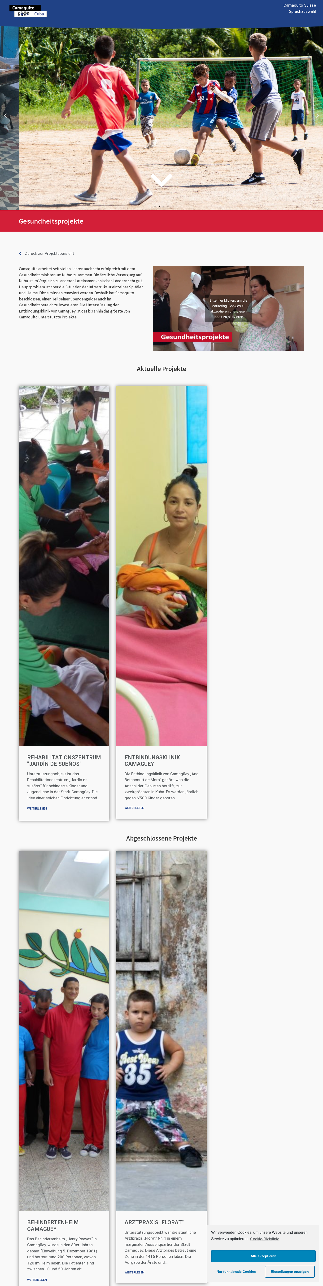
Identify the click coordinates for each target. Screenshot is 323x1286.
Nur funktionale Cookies (236, 1271)
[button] (155, 206)
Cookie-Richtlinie (264, 1239)
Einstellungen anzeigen (290, 1271)
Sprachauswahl (302, 11)
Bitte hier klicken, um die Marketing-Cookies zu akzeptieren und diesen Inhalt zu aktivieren (228, 308)
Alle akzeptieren (263, 1256)
